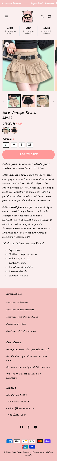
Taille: (9, 139)
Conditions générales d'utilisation (22, 317)
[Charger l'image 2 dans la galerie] (28, 101)
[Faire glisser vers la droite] (53, 101)
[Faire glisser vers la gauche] (3, 101)
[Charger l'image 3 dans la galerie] (42, 101)
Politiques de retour (16, 324)
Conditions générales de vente (21, 331)
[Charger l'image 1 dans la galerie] (14, 101)
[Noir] (14, 130)
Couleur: (13, 124)
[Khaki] (6, 130)
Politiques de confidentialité (20, 309)
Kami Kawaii (17, 452)
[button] (6, 16)
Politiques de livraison (17, 302)
